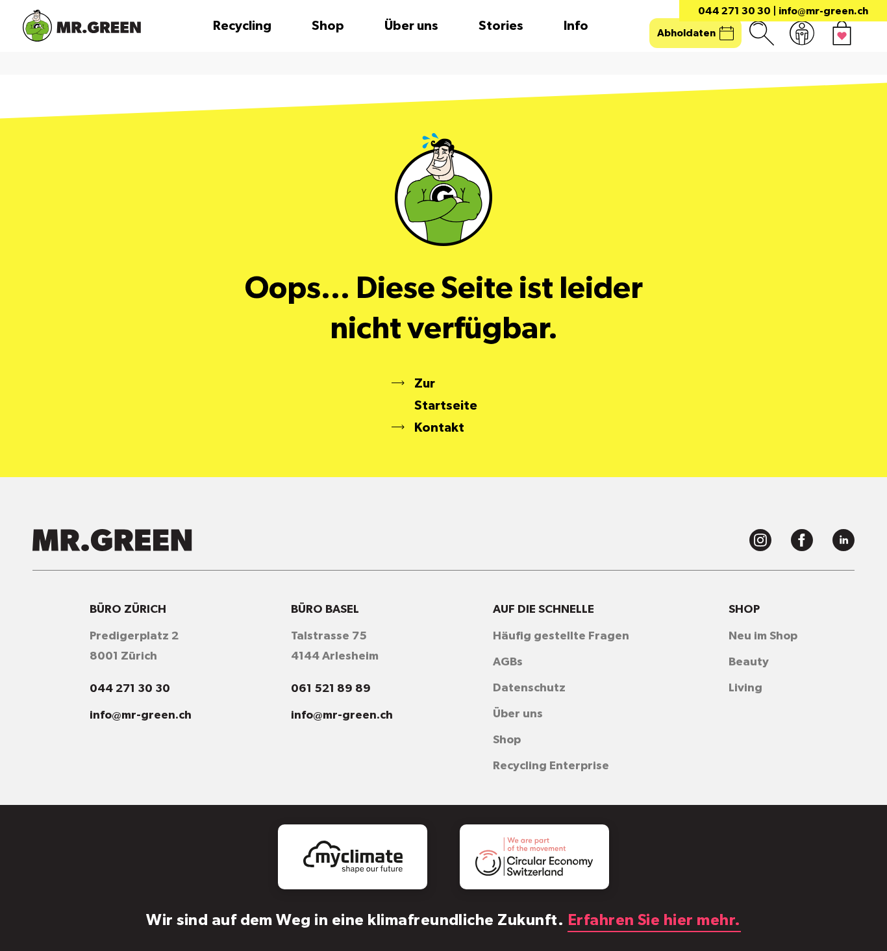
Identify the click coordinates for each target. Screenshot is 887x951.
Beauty (749, 662)
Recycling (242, 25)
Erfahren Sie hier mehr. (654, 920)
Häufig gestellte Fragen (561, 636)
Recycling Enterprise (551, 766)
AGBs (508, 662)
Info (576, 25)
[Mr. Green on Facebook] (802, 540)
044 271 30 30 (734, 11)
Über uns (411, 25)
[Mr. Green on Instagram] (760, 540)
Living (745, 688)
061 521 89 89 (331, 689)
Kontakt (439, 427)
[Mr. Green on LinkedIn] (843, 540)
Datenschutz (529, 688)
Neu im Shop (763, 636)
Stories (501, 25)
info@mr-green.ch (823, 11)
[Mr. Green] (82, 26)
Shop (328, 25)
